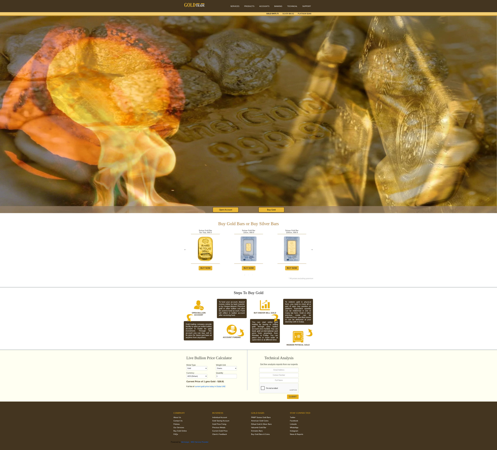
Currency (190, 373)
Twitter (292, 417)
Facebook (294, 421)
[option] (205, 249)
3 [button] (252, 275)
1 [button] (244, 275)
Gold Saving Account (220, 421)
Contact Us (177, 421)
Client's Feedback (219, 434)
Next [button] (312, 249)
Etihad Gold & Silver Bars (261, 424)
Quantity (219, 373)
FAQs (175, 434)
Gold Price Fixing (219, 424)
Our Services (178, 427)
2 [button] (248, 275)
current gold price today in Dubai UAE (210, 386)
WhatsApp (294, 427)
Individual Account (219, 417)
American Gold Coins (259, 421)
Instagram (294, 431)
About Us (177, 417)
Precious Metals (218, 427)
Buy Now (205, 268)
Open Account (225, 210)
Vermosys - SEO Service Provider (195, 442)
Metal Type (191, 365)
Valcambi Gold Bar (258, 427)
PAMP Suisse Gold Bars (261, 417)
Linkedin (293, 424)
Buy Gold (271, 210)
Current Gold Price (220, 431)
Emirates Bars (257, 431)
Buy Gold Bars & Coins (260, 434)
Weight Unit (221, 365)
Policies (176, 424)
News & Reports (296, 434)
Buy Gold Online (180, 431)
